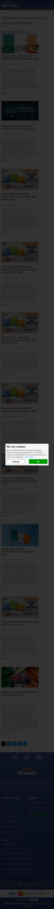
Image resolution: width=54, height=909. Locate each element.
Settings (15, 462)
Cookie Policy (29, 457)
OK (38, 461)
